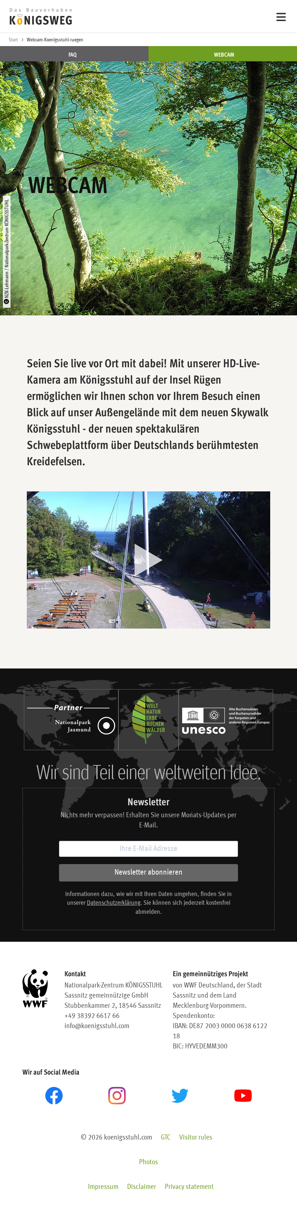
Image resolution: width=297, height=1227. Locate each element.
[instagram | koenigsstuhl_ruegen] (117, 1095)
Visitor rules (195, 1137)
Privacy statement (189, 1187)
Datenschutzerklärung (114, 903)
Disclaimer (141, 1187)
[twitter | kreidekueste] (180, 1096)
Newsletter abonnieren (148, 872)
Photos (148, 1162)
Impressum (103, 1187)
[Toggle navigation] (281, 16)
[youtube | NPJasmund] (243, 1095)
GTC (166, 1137)
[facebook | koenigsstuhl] (54, 1095)
